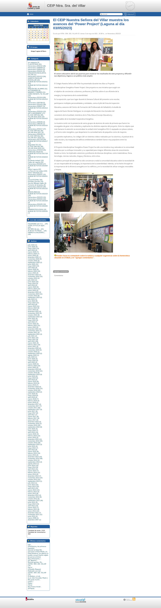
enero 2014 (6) (33, 474)
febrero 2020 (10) (34, 366)
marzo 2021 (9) (33, 343)
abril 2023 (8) (32, 304)
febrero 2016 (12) (34, 436)
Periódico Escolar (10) (35, 181)
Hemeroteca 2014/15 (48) (37, 104)
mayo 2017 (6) (33, 413)
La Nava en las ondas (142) (37, 171)
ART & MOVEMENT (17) (36, 113)
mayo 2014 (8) (33, 467)
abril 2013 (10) (33, 488)
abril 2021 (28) (33, 341)
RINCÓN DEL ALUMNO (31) (37, 89)
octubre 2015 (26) (34, 443)
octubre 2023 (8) (34, 296)
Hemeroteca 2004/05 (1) (36, 134)
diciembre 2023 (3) (34, 292)
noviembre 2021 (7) (35, 331)
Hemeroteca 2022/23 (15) (37, 197)
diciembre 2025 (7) (34, 257)
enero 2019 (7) (33, 385)
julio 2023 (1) (32, 299)
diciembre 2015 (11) (35, 439)
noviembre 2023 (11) (35, 294)
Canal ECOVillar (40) (35, 180)
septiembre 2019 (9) (35, 374)
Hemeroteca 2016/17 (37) (37, 129)
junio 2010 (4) (33, 516)
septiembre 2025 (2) (35, 262)
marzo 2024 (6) (33, 287)
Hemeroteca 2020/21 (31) (37, 174)
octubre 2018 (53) (34, 390)
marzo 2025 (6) (33, 269)
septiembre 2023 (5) (35, 297)
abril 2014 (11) (33, 469)
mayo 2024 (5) (33, 283)
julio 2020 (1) (32, 357)
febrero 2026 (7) (33, 254)
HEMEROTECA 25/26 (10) (37, 209)
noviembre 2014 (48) (35, 458)
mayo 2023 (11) (33, 303)
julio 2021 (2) (32, 336)
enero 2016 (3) (33, 437)
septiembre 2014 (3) (35, 462)
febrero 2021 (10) (34, 345)
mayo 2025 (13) (33, 266)
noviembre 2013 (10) (35, 478)
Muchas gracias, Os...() (37, 564)
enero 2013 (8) (33, 493)
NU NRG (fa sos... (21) (36, 229)
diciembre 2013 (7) (34, 476)
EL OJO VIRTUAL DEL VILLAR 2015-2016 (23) (36, 116)
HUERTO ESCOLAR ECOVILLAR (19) (35, 79)
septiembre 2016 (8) (35, 427)
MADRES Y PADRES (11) (36, 92)
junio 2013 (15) (33, 485)
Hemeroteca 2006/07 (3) (36, 106)
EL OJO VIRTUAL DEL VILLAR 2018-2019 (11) (36, 147)
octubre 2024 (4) (34, 278)
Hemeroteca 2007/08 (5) (36, 103)
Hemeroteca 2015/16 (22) (37, 111)
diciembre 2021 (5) (34, 329)
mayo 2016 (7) (33, 430)
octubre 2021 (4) (34, 332)
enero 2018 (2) (33, 402)
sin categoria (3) (33, 62)
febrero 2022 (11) (34, 325)
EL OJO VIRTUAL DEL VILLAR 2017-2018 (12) (36, 137)
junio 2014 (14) (33, 465)
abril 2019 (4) (32, 380)
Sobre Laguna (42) (34, 169)
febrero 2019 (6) (33, 383)
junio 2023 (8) (33, 301)
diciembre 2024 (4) (34, 275)
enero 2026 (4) (33, 255)
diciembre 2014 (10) (35, 457)
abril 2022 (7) (32, 322)
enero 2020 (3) (33, 367)
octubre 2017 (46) (34, 408)
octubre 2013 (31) (34, 479)
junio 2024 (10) (33, 282)
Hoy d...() (34, 568)
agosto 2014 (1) (33, 464)
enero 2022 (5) (33, 327)
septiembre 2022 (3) (35, 317)
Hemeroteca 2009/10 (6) (36, 69)
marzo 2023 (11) (33, 306)
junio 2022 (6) (33, 318)
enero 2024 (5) (33, 290)
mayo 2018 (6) (33, 395)
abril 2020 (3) (32, 362)
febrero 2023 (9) (33, 308)
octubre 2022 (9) (34, 315)
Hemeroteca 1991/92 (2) (36, 124)
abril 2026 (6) (32, 250)
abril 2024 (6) (32, 285)
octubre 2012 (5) (34, 499)
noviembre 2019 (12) (35, 371)
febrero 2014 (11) (34, 472)
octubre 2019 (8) (34, 373)
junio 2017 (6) (33, 411)
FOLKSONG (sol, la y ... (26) (38, 224)
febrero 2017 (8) (33, 418)
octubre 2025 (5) (34, 261)
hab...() (37, 546)
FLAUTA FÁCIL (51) (35, 64)
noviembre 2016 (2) (35, 423)
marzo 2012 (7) (33, 507)
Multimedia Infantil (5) (35, 152)
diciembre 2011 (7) (34, 513)
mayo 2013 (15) (33, 486)
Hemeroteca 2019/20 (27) (37, 164)
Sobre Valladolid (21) (35, 173)
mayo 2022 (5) (33, 320)
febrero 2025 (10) (34, 271)
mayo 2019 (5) (33, 378)
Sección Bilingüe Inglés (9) (37, 183)
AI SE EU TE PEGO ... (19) (37, 231)
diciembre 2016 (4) (34, 422)
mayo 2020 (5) (33, 360)
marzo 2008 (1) (33, 518)
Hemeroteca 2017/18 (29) (37, 139)
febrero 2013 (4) (33, 492)
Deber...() (30, 584)
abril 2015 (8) (32, 450)
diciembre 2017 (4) (34, 404)
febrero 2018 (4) (33, 401)
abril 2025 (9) (32, 268)
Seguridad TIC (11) (34, 145)
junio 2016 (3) (33, 429)
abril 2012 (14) (33, 506)
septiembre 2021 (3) (35, 334)
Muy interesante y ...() (35, 559)
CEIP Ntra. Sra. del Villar (66, 6)
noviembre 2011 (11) (35, 514)
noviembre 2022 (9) (35, 313)
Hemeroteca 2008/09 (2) (36, 68)
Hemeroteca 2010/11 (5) (36, 71)
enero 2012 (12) (33, 511)
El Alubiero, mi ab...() (38, 577)
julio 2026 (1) (32, 245)
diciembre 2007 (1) (34, 520)
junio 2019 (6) (33, 376)
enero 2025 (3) (33, 273)
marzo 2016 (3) (33, 434)
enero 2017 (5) (33, 420)
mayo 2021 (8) (33, 339)
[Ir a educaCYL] (80, 602)
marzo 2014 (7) (33, 471)
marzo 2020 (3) (33, 364)
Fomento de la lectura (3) (37, 185)
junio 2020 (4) (33, 359)
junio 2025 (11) (33, 264)
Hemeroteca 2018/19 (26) (37, 150)
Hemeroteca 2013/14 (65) (37, 97)
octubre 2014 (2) (34, 460)
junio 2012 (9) (33, 502)
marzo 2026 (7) (33, 252)
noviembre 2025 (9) (35, 259)
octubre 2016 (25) (34, 425)
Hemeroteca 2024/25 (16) (37, 204)
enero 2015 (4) (33, 455)
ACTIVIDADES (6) (34, 90)
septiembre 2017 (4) (35, 409)
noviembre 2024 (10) (35, 276)
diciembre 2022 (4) (34, 311)
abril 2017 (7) (32, 415)
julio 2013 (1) (32, 483)
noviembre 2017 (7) (35, 406)
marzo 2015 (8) (33, 451)
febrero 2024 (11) (34, 289)
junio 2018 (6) (33, 394)
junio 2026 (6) (33, 247)
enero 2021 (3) (33, 346)
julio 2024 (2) (32, 280)
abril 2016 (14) (33, 432)
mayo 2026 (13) (33, 248)
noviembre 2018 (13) (35, 388)
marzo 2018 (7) (33, 399)
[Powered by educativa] (30, 599)
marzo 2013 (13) (34, 490)
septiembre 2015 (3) (35, 444)
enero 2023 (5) (33, 310)
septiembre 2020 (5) (35, 353)
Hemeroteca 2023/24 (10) (37, 199)
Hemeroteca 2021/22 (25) (37, 187)
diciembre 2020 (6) (34, 348)
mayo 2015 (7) (33, 448)
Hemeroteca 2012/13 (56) (37, 76)
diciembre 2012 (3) (34, 495)
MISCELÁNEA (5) (34, 192)
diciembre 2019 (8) (34, 369)
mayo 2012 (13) (33, 504)
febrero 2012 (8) (33, 509)
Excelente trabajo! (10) (36, 160)
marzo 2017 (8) (33, 416)
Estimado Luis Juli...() (37, 572)
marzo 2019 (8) (33, 381)
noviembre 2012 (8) (35, 497)
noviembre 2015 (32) (35, 441)
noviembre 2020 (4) (35, 350)
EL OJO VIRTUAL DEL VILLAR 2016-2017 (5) (36, 131)
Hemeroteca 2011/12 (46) (37, 66)
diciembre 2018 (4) (34, 387)
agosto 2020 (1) (33, 355)
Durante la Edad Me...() (38, 553)
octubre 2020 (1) (34, 352)
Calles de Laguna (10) (35, 162)
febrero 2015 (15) (34, 453)
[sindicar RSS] (133, 599)
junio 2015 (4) (33, 446)
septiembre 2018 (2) (35, 392)
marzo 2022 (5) (33, 324)
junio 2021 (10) (33, 338)
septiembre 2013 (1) (35, 481)
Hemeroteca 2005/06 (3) (36, 122)
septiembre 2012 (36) (35, 500)
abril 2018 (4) (32, 397)
